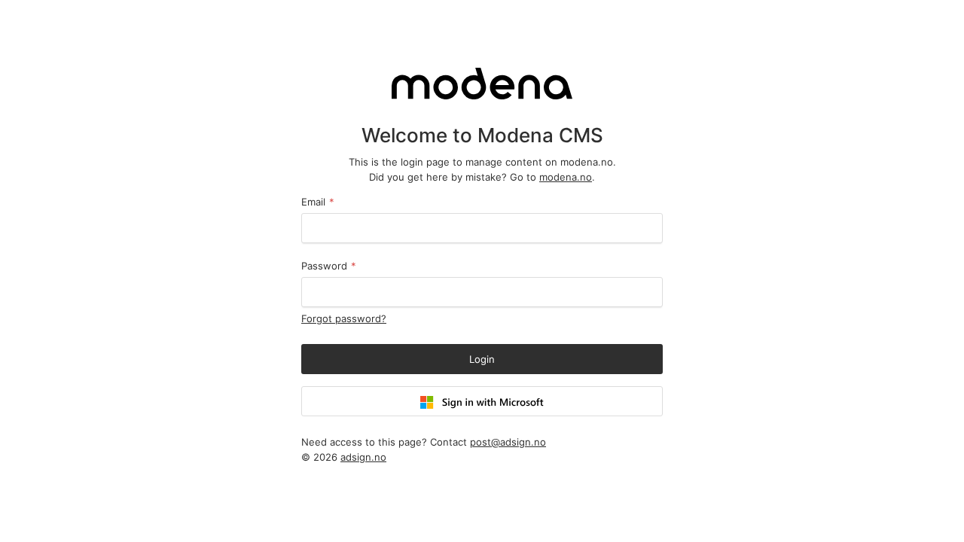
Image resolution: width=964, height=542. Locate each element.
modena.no (565, 177)
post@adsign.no (508, 442)
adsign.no (363, 457)
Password (328, 266)
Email (317, 202)
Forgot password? (343, 318)
